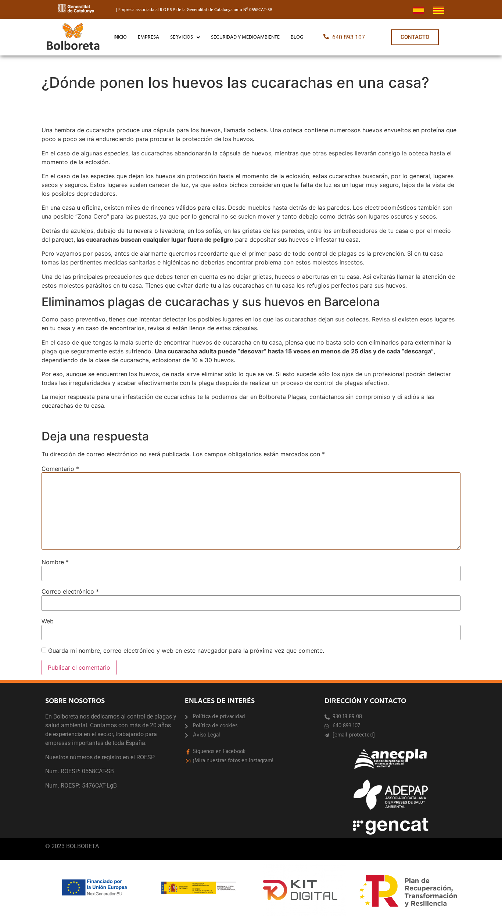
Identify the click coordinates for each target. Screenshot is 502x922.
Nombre (55, 562)
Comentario (60, 469)
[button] (185, 37)
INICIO (120, 37)
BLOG (297, 37)
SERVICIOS (181, 37)
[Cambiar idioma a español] (418, 9)
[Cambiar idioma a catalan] (438, 9)
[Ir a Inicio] (73, 37)
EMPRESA (148, 37)
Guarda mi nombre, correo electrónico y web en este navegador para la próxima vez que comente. (186, 650)
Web (48, 621)
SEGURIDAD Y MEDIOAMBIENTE (245, 37)
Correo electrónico (70, 591)
